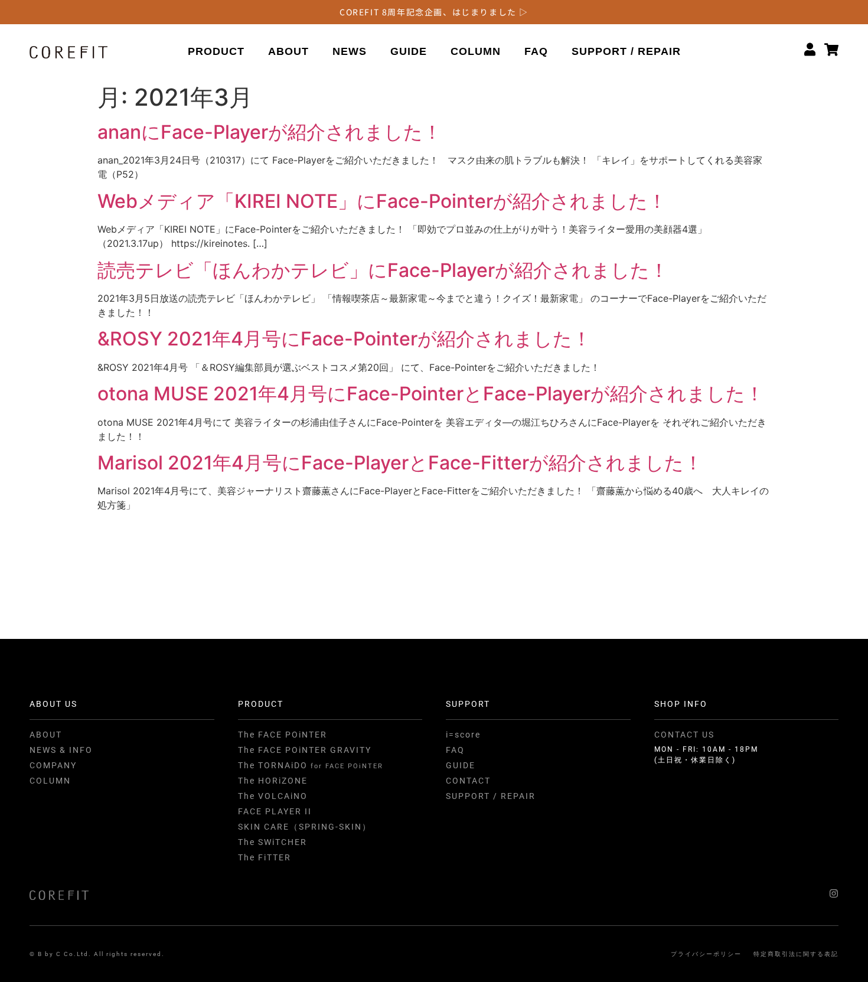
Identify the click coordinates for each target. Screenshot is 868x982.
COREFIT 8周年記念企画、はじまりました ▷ (434, 12)
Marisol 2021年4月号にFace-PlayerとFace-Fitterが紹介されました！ (400, 462)
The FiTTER (264, 857)
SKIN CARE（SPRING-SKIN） (304, 826)
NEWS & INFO (61, 750)
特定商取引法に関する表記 (795, 954)
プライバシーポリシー (706, 954)
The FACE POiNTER (282, 734)
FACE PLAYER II (275, 811)
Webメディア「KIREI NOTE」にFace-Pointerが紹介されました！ (382, 201)
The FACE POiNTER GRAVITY (304, 750)
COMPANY (53, 765)
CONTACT (468, 780)
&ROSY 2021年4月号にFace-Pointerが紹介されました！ (344, 338)
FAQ (536, 51)
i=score (463, 734)
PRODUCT (216, 51)
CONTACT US (684, 734)
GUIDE (408, 51)
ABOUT (288, 51)
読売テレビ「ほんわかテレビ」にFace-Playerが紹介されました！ (382, 270)
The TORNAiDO (310, 765)
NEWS (349, 51)
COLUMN (476, 51)
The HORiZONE (273, 780)
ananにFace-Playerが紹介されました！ (269, 131)
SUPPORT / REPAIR (626, 51)
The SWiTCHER (272, 842)
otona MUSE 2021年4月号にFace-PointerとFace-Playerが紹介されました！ (430, 393)
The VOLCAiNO (273, 796)
